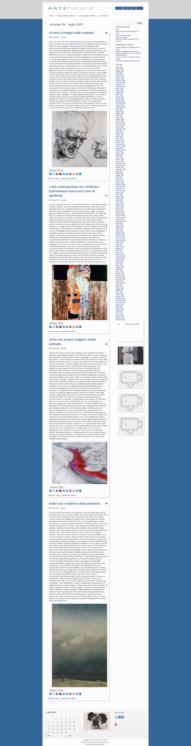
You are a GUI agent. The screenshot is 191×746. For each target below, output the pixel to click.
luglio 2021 (119, 171)
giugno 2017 (119, 246)
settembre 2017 (121, 240)
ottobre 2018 (120, 219)
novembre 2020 (120, 187)
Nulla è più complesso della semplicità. (75, 503)
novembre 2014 (120, 300)
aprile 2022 (119, 156)
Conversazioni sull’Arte (86, 16)
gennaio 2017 (120, 254)
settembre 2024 (121, 108)
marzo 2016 (119, 271)
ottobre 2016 (120, 260)
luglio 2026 (119, 67)
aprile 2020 (119, 200)
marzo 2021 (119, 179)
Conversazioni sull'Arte (68, 178)
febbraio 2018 (120, 233)
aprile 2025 (119, 94)
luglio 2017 (119, 244)
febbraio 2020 (120, 204)
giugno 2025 (119, 90)
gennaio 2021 (120, 183)
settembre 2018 (121, 221)
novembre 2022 (120, 146)
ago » (70, 735)
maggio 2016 (120, 267)
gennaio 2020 (120, 206)
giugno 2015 (119, 287)
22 (57, 729)
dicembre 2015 (120, 277)
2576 (117, 29)
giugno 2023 (119, 133)
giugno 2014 (119, 308)
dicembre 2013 (120, 319)
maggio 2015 (120, 289)
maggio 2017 (120, 248)
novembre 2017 (120, 239)
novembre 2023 (120, 125)
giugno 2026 (119, 69)
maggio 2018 (120, 227)
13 (49, 725)
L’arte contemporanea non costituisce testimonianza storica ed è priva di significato (74, 191)
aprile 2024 (119, 115)
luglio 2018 (119, 223)
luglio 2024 (119, 109)
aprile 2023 (119, 136)
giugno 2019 (119, 208)
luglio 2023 (119, 131)
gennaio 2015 (120, 296)
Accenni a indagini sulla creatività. (71, 32)
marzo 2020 (119, 202)
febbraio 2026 (120, 77)
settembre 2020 (121, 190)
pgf (65, 37)
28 (53, 732)
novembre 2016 (120, 258)
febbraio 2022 (120, 160)
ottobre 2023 (120, 127)
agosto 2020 (119, 192)
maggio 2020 (120, 198)
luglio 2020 (119, 194)
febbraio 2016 (120, 273)
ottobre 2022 (120, 148)
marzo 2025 (119, 96)
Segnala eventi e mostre (130, 51)
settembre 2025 (121, 86)
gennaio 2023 (120, 142)
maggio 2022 (120, 154)
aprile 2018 (119, 229)
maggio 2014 (120, 310)
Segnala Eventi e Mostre (66, 16)
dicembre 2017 (120, 237)
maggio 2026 (120, 71)
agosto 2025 (119, 88)
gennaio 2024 (120, 121)
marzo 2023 (119, 138)
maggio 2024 (120, 113)
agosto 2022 (119, 152)
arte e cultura (55, 178)
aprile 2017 (119, 250)
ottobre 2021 (120, 167)
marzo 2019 (119, 210)
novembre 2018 (120, 217)
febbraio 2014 (120, 316)
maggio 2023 (120, 134)
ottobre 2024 (120, 106)
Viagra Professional (122, 53)
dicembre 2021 (120, 163)
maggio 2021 (120, 175)
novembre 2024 (120, 104)
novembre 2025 (120, 82)
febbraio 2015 (120, 294)
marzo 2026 (119, 75)
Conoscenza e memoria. (123, 35)
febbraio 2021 (120, 181)
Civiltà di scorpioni (121, 37)
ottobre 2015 (120, 281)
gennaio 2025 (120, 100)
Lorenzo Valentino (121, 47)
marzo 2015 (119, 293)
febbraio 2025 (120, 98)
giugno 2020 (119, 196)
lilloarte (118, 51)
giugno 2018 (119, 225)
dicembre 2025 (120, 81)
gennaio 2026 (120, 79)
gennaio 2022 (120, 161)
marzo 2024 (119, 117)
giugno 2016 (119, 265)
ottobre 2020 (120, 188)
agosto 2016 (119, 262)
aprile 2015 (119, 291)
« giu (48, 735)
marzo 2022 (119, 158)
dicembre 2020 (120, 185)
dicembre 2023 (120, 123)
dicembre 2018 (120, 215)
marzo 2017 (119, 252)
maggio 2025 (120, 92)
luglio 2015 (119, 285)
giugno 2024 (119, 111)
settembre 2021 (121, 169)
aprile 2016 (119, 269)
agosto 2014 (119, 304)
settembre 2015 (121, 283)
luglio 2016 (119, 264)
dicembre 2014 (120, 298)
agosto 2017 (119, 242)
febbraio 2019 (120, 211)
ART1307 (119, 61)
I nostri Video (103, 16)
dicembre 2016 (120, 256)
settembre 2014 (121, 302)
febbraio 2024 (120, 119)
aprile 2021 (119, 177)
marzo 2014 (119, 314)
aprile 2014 (119, 312)
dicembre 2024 (120, 102)
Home (51, 16)
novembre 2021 (120, 165)
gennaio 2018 (120, 235)
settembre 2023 (121, 129)
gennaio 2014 (120, 317)
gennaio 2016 (120, 275)
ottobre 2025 (120, 84)
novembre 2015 (120, 279)
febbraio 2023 (120, 140)
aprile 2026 (119, 73)
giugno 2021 (119, 173)
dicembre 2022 (120, 144)
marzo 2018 (119, 231)
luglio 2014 (119, 306)
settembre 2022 (121, 150)
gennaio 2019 (120, 213)
